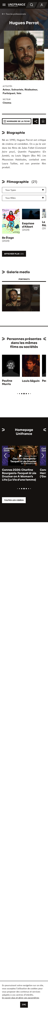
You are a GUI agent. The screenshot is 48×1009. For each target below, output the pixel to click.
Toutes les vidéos (14, 500)
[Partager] (36, 121)
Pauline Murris (7, 382)
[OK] (24, 1004)
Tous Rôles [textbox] (10, 198)
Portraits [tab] (24, 279)
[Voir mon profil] (41, 5)
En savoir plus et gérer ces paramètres (20, 997)
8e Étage (8, 237)
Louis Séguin (31, 381)
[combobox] (24, 190)
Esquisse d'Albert (28, 225)
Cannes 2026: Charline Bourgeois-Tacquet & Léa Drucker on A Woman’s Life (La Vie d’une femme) (19, 474)
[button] (36, 289)
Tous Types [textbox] (10, 190)
